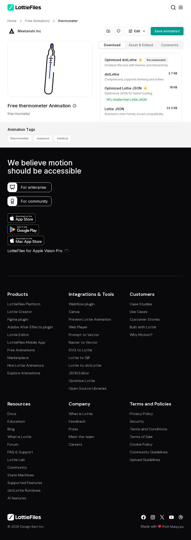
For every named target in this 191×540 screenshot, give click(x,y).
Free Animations (21, 350)
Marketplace (18, 357)
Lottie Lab (16, 459)
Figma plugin (17, 319)
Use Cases (138, 311)
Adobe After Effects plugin (30, 327)
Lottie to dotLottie (85, 365)
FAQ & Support (20, 452)
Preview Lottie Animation (90, 319)
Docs (11, 413)
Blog (11, 429)
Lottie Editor (18, 334)
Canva (74, 311)
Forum (12, 444)
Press (73, 429)
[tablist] (141, 45)
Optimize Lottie (82, 380)
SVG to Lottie (80, 350)
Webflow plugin (82, 304)
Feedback (77, 421)
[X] (162, 517)
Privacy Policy (141, 413)
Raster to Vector (83, 342)
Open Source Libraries (87, 388)
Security (137, 421)
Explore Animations (23, 373)
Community (17, 467)
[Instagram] (153, 517)
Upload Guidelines (145, 459)
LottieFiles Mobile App (26, 342)
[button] (11, 31)
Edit (137, 31)
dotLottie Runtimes (24, 490)
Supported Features (24, 482)
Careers (75, 444)
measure (43, 138)
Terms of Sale (141, 436)
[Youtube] (171, 517)
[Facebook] (143, 517)
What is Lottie (19, 436)
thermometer (19, 138)
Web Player (78, 327)
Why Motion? (141, 334)
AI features (16, 498)
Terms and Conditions (148, 429)
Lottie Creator (19, 311)
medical (62, 138)
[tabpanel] (141, 86)
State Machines (20, 475)
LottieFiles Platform (23, 304)
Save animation (167, 31)
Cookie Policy (141, 444)
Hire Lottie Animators (25, 365)
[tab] (112, 45)
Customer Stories (145, 319)
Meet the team (81, 436)
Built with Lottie (143, 327)
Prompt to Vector (84, 334)
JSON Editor (79, 373)
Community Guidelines (149, 452)
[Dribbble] (181, 517)
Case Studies (141, 304)
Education (16, 421)
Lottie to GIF (79, 357)
